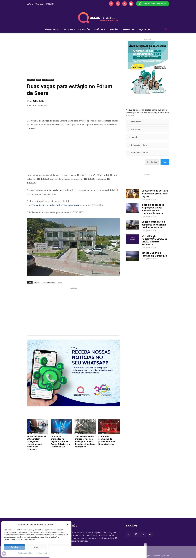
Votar (165, 162)
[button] (67, 524)
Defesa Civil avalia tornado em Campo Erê (154, 254)
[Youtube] (131, 3)
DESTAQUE (31, 80)
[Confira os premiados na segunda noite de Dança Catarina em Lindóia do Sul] (61, 426)
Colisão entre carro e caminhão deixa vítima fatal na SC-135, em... (153, 224)
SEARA (39, 80)
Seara (60, 282)
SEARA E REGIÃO (48, 80)
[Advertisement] (73, 58)
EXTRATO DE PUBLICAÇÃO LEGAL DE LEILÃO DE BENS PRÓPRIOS (154, 240)
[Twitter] (124, 3)
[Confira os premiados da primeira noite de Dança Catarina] (109, 426)
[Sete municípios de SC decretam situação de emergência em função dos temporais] (37, 426)
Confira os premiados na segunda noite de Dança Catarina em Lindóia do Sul (60, 441)
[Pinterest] (64, 112)
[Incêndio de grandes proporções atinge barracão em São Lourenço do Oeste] (132, 208)
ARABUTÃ (54, 433)
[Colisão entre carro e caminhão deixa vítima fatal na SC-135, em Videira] (132, 225)
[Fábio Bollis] (28, 101)
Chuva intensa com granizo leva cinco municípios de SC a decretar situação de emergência (85, 441)
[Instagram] (118, 3)
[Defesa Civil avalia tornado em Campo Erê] (132, 256)
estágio (36, 282)
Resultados (152, 162)
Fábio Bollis (38, 101)
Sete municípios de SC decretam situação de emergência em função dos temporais (36, 443)
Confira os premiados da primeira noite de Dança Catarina (106, 440)
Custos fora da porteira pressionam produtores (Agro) (154, 193)
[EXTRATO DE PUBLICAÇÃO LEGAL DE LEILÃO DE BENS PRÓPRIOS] (132, 239)
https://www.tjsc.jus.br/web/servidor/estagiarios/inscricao (54, 205)
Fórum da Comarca (48, 282)
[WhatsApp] (70, 112)
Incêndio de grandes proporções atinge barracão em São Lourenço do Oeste (152, 209)
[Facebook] (111, 3)
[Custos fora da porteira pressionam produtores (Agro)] (132, 193)
